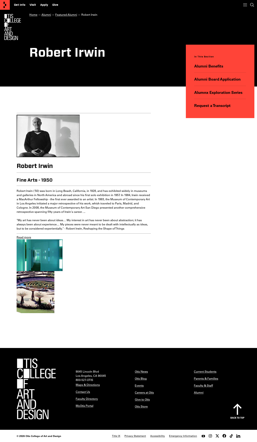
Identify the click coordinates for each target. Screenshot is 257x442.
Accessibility (157, 435)
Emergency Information (183, 435)
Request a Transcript (212, 105)
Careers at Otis (144, 392)
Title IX (116, 435)
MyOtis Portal (84, 405)
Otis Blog (141, 378)
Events (139, 385)
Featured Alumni (66, 14)
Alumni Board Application (217, 79)
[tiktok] (231, 436)
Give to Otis (142, 399)
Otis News (141, 371)
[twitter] (217, 436)
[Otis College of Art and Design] (5, 5)
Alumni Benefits (208, 66)
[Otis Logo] (12, 27)
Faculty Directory (87, 398)
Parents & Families (206, 378)
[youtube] (203, 436)
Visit (33, 4)
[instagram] (210, 436)
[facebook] (224, 436)
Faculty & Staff (203, 385)
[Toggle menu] (245, 5)
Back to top (237, 417)
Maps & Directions (88, 385)
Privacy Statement (135, 435)
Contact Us (83, 392)
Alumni (46, 14)
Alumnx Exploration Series (218, 92)
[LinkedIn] (238, 436)
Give (55, 4)
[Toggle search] (252, 5)
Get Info (19, 4)
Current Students (205, 371)
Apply (44, 4)
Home (33, 14)
